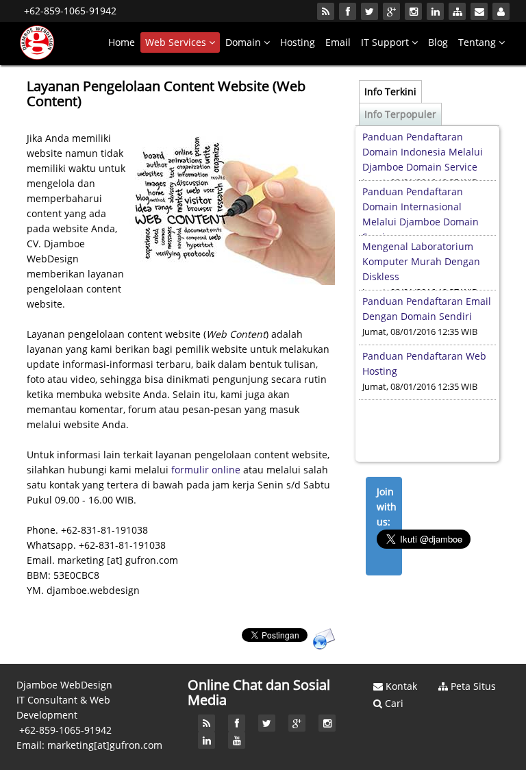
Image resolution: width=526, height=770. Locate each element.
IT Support (386, 42)
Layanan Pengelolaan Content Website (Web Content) (166, 93)
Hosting (297, 42)
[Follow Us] (347, 11)
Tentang (478, 42)
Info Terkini (390, 91)
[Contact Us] (479, 11)
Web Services (177, 42)
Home (121, 42)
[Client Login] (501, 11)
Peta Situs (472, 686)
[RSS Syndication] (325, 11)
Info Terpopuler (400, 114)
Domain (244, 42)
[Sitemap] (457, 11)
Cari (392, 703)
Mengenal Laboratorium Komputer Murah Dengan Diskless (421, 218)
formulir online (205, 469)
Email (338, 42)
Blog (438, 42)
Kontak (400, 686)
